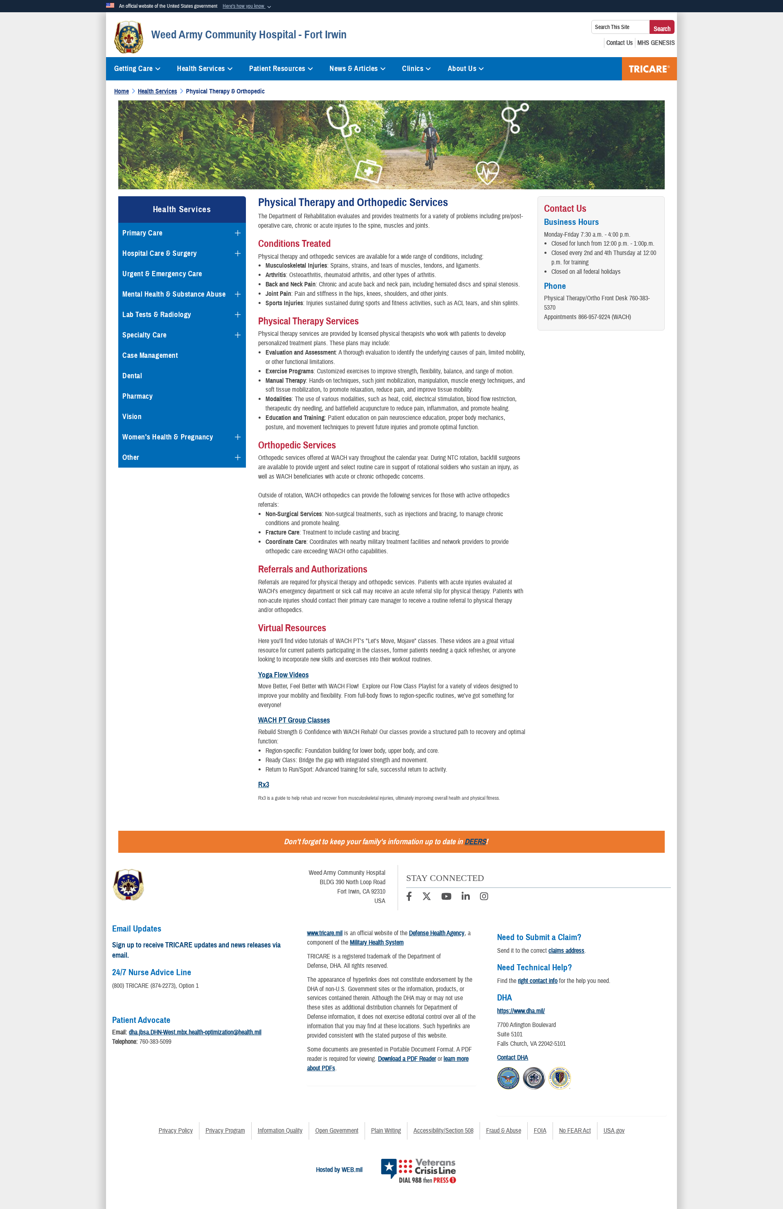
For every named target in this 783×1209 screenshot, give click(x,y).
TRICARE (649, 68)
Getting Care (133, 68)
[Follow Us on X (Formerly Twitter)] (426, 898)
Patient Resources (277, 68)
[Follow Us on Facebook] (409, 898)
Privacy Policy (176, 1131)
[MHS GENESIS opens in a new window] (656, 43)
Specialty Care (144, 335)
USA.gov (614, 1131)
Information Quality (280, 1131)
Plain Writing (386, 1131)
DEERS (475, 841)
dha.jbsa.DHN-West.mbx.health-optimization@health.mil (195, 1032)
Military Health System (377, 942)
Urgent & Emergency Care (162, 273)
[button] (248, 6)
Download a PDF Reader (407, 1059)
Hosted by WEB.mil (339, 1170)
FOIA (540, 1131)
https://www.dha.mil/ (521, 1011)
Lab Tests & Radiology (156, 314)
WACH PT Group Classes (294, 720)
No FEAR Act (575, 1131)
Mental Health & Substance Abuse (174, 294)
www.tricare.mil (325, 933)
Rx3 (263, 784)
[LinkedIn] (466, 898)
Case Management (150, 355)
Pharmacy (137, 396)
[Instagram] (484, 898)
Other (130, 457)
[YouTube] (446, 898)
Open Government (336, 1131)
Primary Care (142, 232)
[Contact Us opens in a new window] (619, 43)
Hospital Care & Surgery (159, 253)
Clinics (412, 68)
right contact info (537, 981)
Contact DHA (512, 1058)
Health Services (201, 68)
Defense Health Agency (436, 933)
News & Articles (354, 68)
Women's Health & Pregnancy (167, 437)
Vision (132, 416)
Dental (132, 375)
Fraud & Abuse (503, 1131)
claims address (566, 951)
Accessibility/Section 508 (443, 1131)
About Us (462, 68)
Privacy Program (225, 1131)
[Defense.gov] (508, 1077)
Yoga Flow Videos (283, 674)
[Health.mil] (534, 1077)
